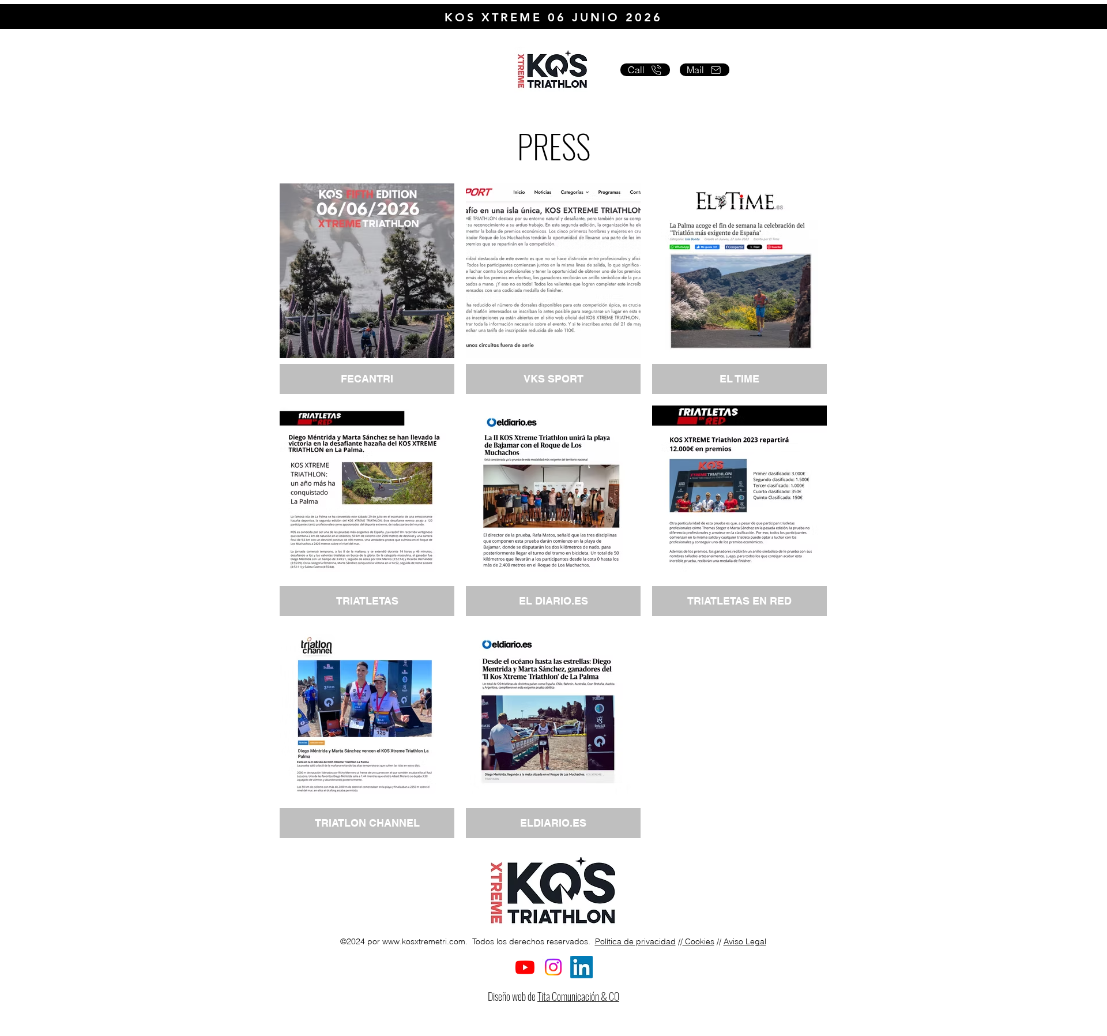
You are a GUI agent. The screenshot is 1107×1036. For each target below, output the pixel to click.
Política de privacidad (635, 941)
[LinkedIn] (581, 967)
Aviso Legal (745, 941)
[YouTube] (525, 967)
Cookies (698, 941)
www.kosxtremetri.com (423, 941)
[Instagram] (553, 967)
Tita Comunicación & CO (578, 996)
